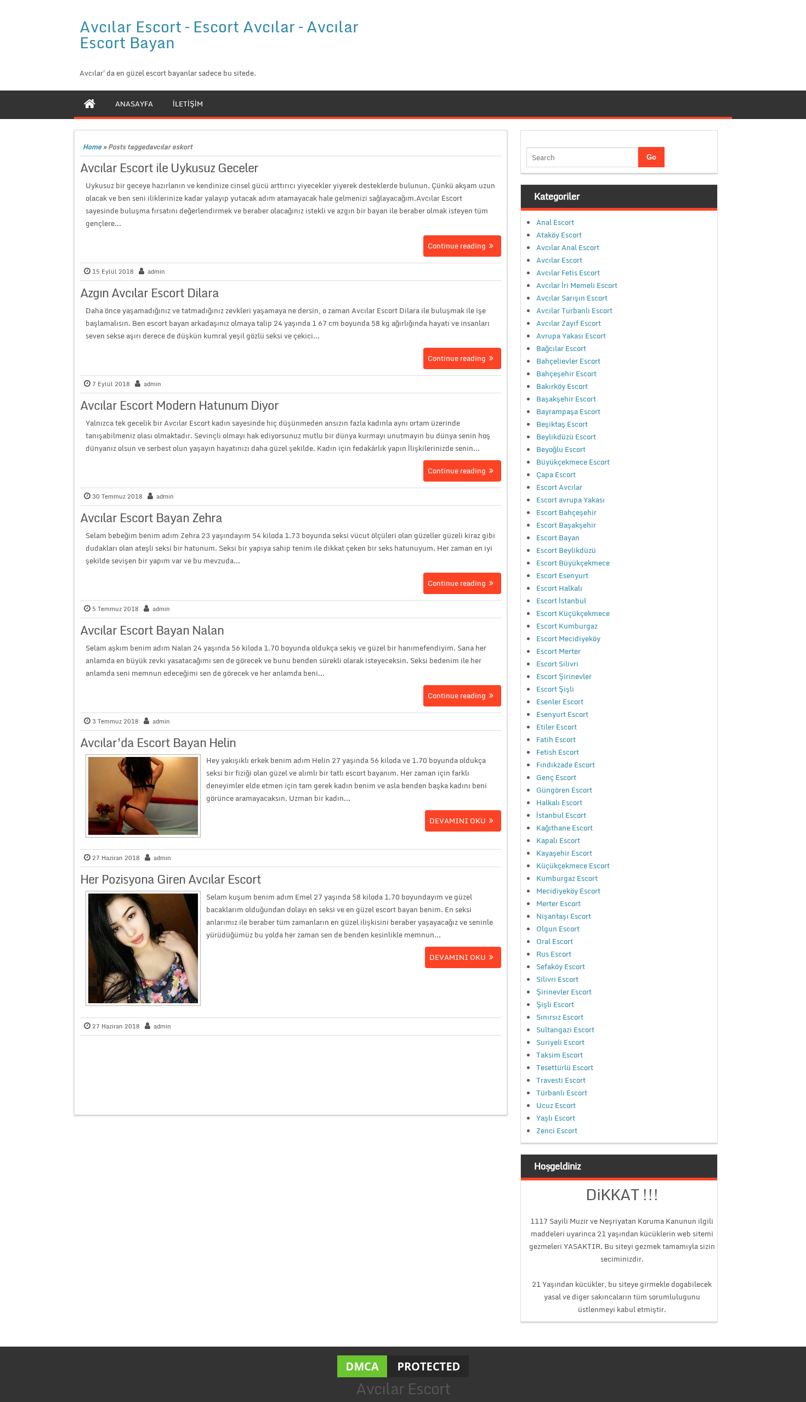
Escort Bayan (558, 538)
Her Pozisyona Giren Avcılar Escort (170, 879)
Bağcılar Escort (561, 348)
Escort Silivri (557, 664)
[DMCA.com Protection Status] (403, 1365)
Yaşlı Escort (555, 1118)
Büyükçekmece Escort (573, 462)
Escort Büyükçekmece (573, 563)
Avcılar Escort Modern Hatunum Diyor (179, 405)
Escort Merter (558, 651)
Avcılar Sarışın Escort (572, 298)
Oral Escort (554, 941)
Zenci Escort (556, 1130)
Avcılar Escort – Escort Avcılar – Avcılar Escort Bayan (219, 34)
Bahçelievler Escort (568, 361)
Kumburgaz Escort (567, 878)
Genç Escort (556, 777)
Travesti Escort (561, 1080)
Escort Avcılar (559, 487)
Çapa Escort (556, 474)
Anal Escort (555, 222)
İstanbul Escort (561, 815)
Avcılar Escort (559, 260)
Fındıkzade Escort (565, 765)
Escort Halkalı (559, 588)
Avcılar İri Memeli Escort (576, 285)
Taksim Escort (559, 1055)
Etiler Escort (556, 727)
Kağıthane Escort (564, 828)
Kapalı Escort (558, 840)
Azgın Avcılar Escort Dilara (149, 292)
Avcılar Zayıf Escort (568, 323)
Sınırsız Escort (559, 1017)
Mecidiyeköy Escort (568, 891)
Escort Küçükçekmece (573, 613)
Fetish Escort (557, 752)
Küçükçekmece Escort (573, 866)
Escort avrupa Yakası (570, 500)
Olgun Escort (558, 929)
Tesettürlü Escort (564, 1067)
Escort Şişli (555, 689)
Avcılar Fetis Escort (568, 273)
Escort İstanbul (561, 601)
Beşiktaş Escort (562, 424)
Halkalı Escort (559, 802)
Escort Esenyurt (562, 575)
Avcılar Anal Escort (567, 247)
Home (92, 147)
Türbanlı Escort (561, 1093)
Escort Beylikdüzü (566, 550)
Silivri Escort (557, 979)
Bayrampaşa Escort (568, 411)
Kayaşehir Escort (564, 853)
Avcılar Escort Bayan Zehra (151, 517)
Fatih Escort (556, 739)
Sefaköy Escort (560, 966)
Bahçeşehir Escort (566, 374)
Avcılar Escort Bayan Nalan (152, 630)
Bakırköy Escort (562, 386)
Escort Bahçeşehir (566, 512)
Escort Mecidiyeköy (568, 638)
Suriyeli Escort (560, 1042)
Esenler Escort (559, 702)
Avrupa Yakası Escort (571, 336)
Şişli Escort (555, 1004)
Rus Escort (553, 954)
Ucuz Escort (556, 1105)
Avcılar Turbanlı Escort (574, 310)
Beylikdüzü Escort (566, 437)
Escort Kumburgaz (567, 626)
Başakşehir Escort (566, 399)
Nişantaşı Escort (563, 916)
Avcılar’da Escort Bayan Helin (158, 742)
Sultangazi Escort (565, 1030)
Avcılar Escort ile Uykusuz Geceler (169, 167)
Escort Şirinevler (564, 676)
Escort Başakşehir (566, 525)
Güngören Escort (564, 790)
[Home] (89, 104)
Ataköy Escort (559, 235)
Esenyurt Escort (562, 714)
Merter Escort (558, 903)
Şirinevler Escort (564, 992)
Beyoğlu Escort (561, 449)
